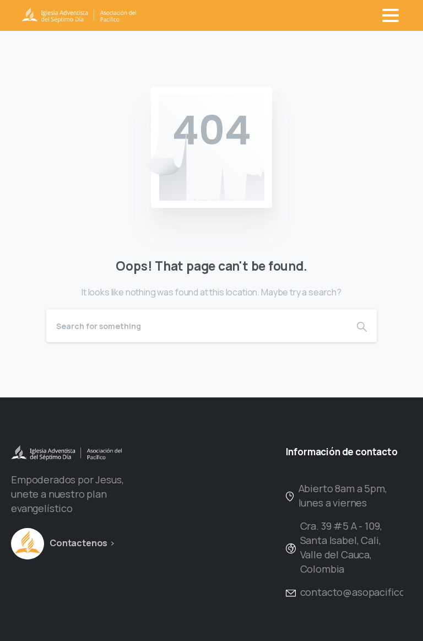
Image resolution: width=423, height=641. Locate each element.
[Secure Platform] (27, 543)
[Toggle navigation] (390, 15)
